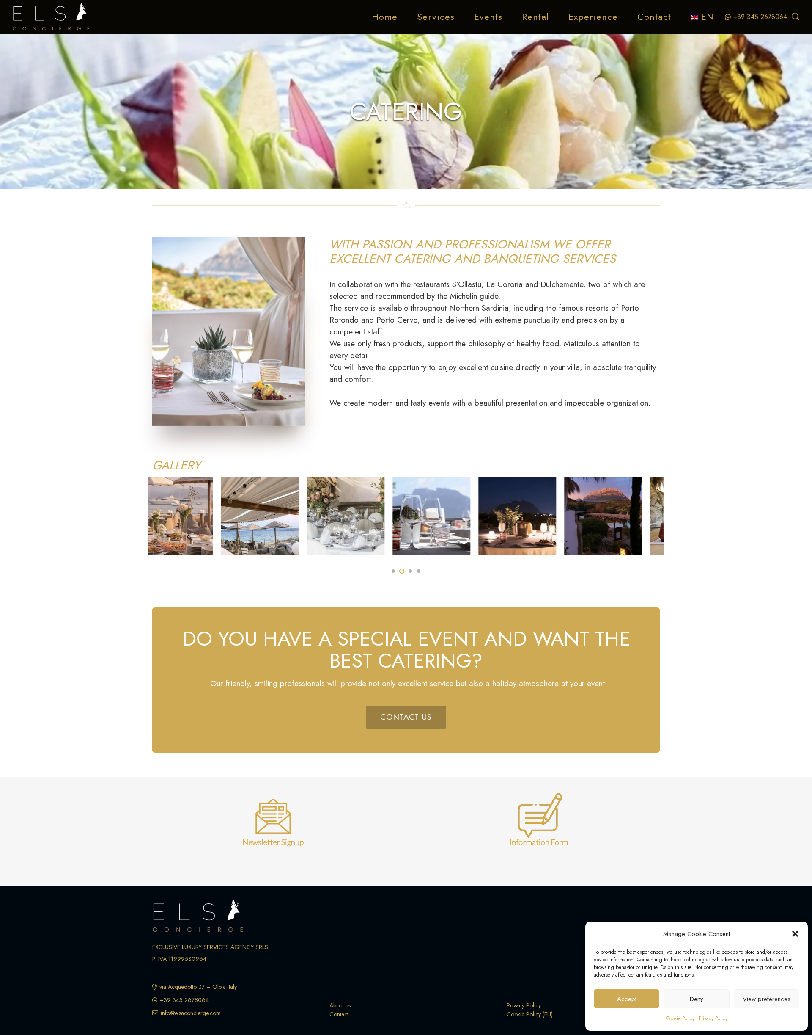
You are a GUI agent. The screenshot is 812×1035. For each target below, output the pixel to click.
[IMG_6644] (641, 516)
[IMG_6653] (469, 516)
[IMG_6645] (554, 516)
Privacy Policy (713, 1018)
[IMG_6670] (297, 516)
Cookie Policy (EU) (530, 1014)
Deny (696, 999)
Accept (626, 999)
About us (340, 1005)
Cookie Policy (680, 1018)
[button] (795, 934)
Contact (338, 1014)
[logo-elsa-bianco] (51, 17)
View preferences (766, 999)
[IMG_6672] (211, 516)
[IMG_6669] (383, 516)
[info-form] (539, 824)
